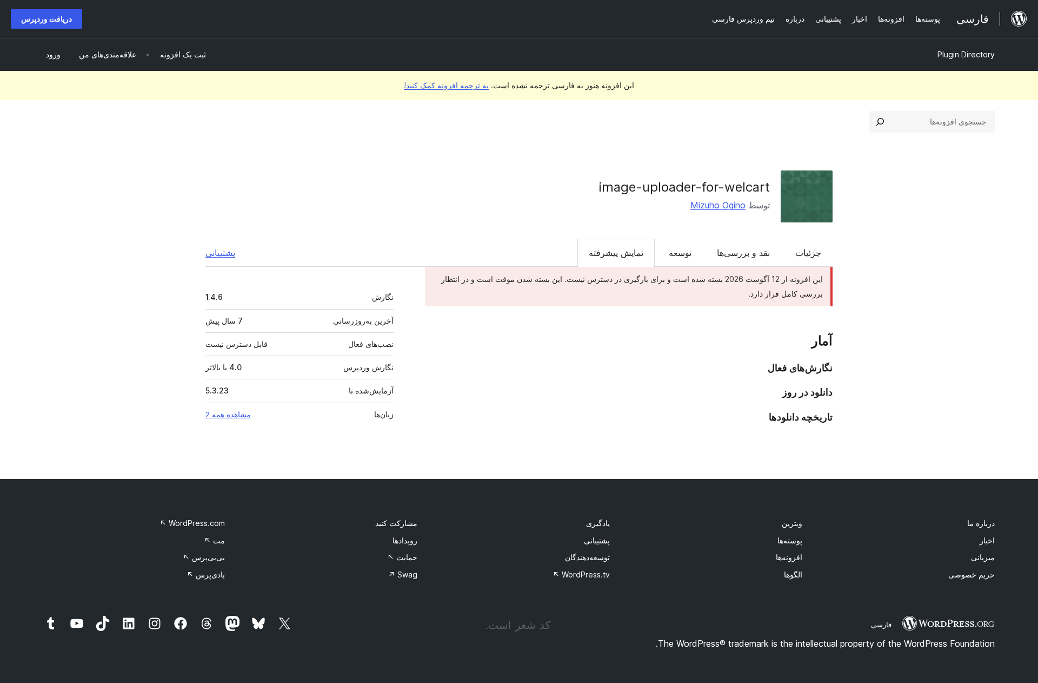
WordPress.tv (581, 574)
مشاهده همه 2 (228, 414)
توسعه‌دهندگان (587, 557)
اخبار (987, 540)
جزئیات (808, 252)
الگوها (793, 574)
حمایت (402, 557)
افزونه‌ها (789, 557)
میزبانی (983, 557)
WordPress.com (192, 523)
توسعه (680, 252)
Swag (402, 574)
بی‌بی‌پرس (204, 557)
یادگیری (598, 523)
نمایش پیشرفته (616, 252)
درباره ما (981, 523)
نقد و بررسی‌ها (743, 252)
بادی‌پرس (206, 574)
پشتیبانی (220, 252)
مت (214, 540)
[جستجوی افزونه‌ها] (880, 122)
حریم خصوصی (971, 574)
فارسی (881, 624)
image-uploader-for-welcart (684, 187)
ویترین (792, 523)
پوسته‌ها (789, 540)
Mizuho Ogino (718, 205)
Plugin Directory (966, 54)
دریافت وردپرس (46, 18)
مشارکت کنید (396, 523)
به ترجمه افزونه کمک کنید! (446, 85)
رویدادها (404, 540)
